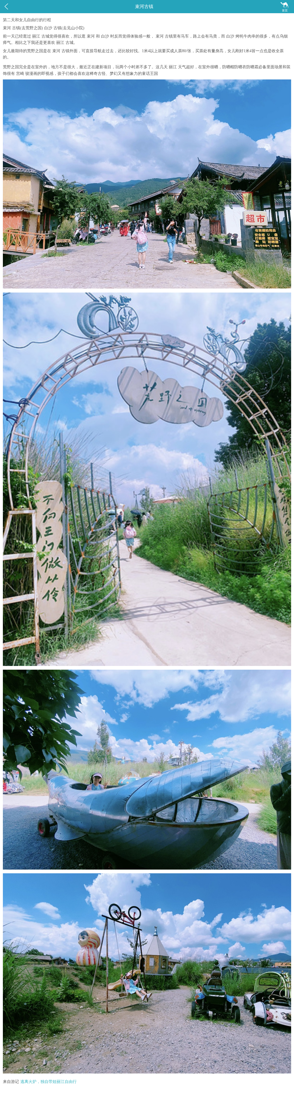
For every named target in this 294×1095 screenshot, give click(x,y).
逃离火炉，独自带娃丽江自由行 (48, 1082)
